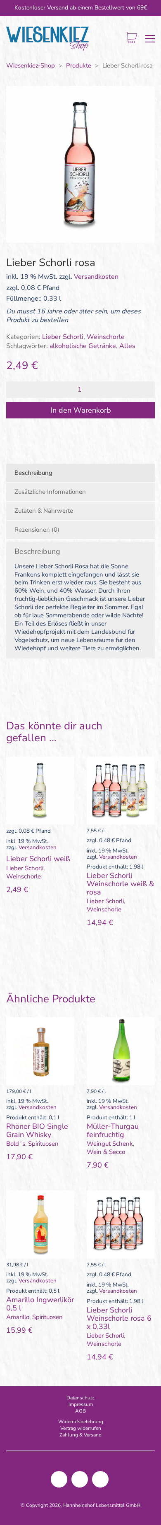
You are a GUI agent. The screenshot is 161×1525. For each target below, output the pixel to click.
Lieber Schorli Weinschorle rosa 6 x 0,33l (119, 1318)
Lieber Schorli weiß (38, 859)
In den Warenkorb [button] (31, 868)
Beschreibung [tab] (33, 473)
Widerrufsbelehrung (80, 1421)
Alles (127, 346)
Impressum (81, 1404)
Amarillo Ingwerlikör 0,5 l (40, 1304)
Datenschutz (80, 1397)
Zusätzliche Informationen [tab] (50, 492)
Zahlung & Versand (80, 1435)
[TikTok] (79, 1479)
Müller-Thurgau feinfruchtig (113, 1131)
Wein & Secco (106, 1152)
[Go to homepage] (47, 38)
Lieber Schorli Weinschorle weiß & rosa (120, 884)
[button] (150, 38)
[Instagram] (59, 1479)
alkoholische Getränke (83, 346)
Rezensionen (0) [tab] (36, 529)
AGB (80, 1411)
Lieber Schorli (62, 337)
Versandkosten (96, 277)
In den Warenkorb (80, 410)
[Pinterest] (100, 1479)
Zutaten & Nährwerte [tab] (43, 511)
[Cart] (131, 38)
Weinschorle (106, 337)
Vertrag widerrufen (80, 1428)
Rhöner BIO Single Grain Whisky (37, 1131)
